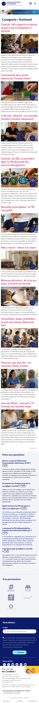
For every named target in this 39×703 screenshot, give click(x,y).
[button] (35, 3)
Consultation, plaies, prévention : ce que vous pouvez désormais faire (18, 322)
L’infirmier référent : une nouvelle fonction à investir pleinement (19, 117)
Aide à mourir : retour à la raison (18, 247)
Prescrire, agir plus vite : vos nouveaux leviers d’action (16, 364)
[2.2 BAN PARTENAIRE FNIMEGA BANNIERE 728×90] (19, 14)
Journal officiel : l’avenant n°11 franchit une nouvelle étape (17, 404)
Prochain (34, 448)
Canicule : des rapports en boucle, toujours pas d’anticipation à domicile (19, 28)
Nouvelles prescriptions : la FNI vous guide (17, 208)
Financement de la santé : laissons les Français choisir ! (16, 76)
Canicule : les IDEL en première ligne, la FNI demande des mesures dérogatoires (17, 162)
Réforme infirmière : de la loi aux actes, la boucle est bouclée (18, 282)
